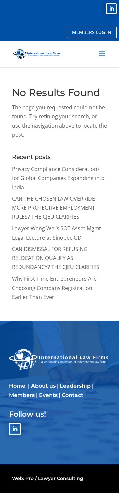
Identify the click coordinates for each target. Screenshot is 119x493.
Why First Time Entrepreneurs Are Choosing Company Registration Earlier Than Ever (54, 287)
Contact (72, 395)
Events (48, 395)
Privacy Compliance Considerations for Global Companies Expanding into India (58, 178)
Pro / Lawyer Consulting (54, 478)
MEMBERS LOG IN (91, 32)
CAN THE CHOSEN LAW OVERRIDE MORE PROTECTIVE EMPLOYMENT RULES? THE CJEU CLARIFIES (53, 207)
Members (22, 395)
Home (18, 386)
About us (43, 386)
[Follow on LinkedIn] (111, 8)
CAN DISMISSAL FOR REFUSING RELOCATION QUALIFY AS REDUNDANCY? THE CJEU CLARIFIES (55, 258)
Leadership (75, 386)
